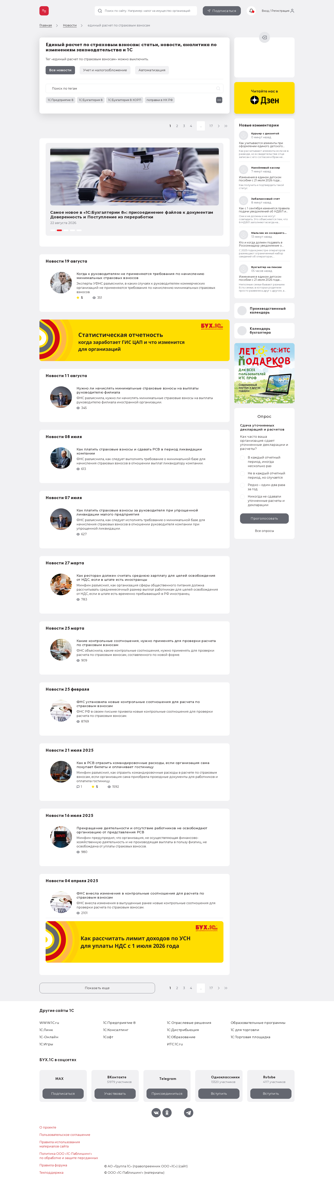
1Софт (108, 1037)
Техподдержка (51, 1172)
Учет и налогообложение (105, 70)
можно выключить (133, 59)
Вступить (219, 1094)
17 (211, 126)
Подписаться (224, 11)
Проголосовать (264, 518)
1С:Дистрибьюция (183, 1030)
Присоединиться (167, 1094)
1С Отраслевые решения (189, 1023)
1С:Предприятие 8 (60, 100)
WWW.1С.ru (49, 1023)
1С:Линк (46, 1030)
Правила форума (53, 1165)
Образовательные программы (258, 1023)
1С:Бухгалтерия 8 (91, 100)
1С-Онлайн (48, 1037)
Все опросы (264, 531)
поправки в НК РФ (160, 100)
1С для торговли (245, 1030)
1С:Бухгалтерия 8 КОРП (124, 100)
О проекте (47, 1127)
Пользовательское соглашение (64, 1135)
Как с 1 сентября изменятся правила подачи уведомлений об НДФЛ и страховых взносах (264, 211)
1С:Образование (181, 1037)
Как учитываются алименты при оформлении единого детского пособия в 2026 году (261, 146)
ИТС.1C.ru (175, 1044)
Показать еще (97, 988)
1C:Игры (46, 1044)
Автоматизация (152, 70)
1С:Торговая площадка (251, 1037)
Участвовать (115, 1094)
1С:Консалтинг (115, 1030)
